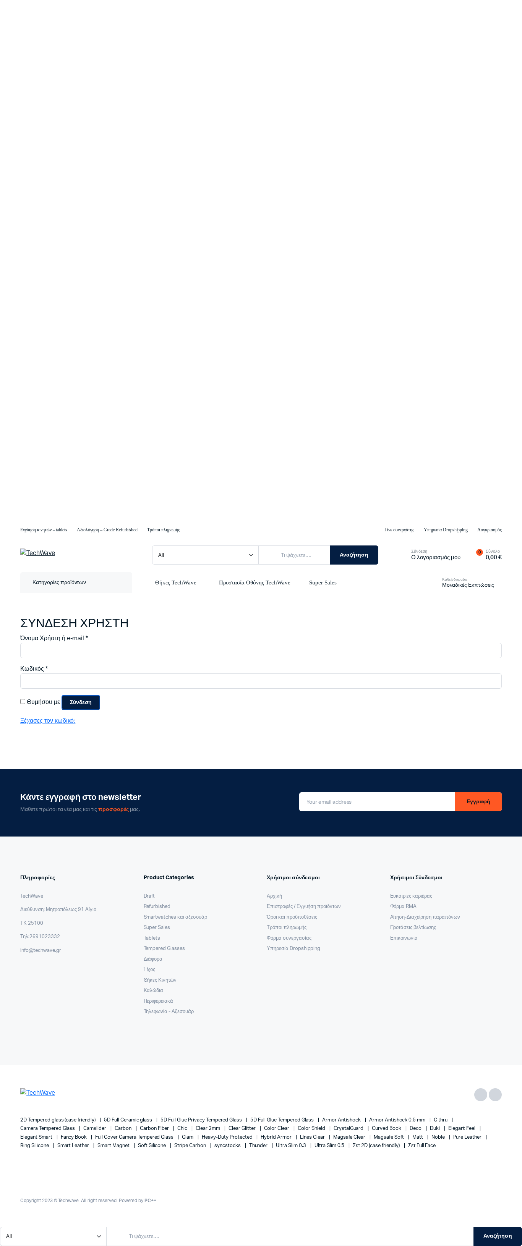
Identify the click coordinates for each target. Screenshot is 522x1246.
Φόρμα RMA (403, 906)
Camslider (95, 1128)
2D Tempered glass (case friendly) (58, 1120)
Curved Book (387, 1128)
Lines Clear (313, 1137)
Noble (438, 1137)
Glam (188, 1137)
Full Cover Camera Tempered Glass (135, 1137)
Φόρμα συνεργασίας (289, 938)
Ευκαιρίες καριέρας (411, 896)
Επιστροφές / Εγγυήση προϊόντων (304, 906)
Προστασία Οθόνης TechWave (254, 582)
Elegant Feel (462, 1128)
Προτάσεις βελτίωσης (413, 927)
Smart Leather (74, 1145)
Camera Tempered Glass (48, 1128)
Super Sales (323, 582)
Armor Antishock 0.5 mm (397, 1120)
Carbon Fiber (155, 1128)
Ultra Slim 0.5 (330, 1145)
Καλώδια (154, 990)
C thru (441, 1120)
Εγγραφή (478, 801)
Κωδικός (34, 668)
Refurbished (157, 906)
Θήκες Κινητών (160, 980)
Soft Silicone (152, 1145)
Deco (416, 1128)
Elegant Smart (36, 1137)
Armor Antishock (342, 1120)
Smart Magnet (114, 1145)
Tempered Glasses (164, 948)
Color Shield (312, 1128)
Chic (182, 1128)
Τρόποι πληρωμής (163, 529)
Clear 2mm (208, 1128)
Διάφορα (153, 959)
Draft (149, 896)
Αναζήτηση (354, 555)
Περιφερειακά (158, 1001)
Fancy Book (74, 1137)
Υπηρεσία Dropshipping (446, 529)
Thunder (259, 1145)
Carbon (124, 1128)
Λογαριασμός (489, 529)
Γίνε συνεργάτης (399, 529)
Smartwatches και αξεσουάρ (175, 917)
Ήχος (150, 969)
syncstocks (228, 1145)
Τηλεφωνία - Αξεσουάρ (169, 1011)
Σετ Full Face (422, 1145)
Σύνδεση (81, 702)
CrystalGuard (349, 1128)
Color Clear (277, 1128)
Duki (435, 1128)
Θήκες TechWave (175, 582)
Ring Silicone (35, 1145)
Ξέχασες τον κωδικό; (47, 721)
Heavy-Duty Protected (227, 1137)
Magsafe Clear (350, 1137)
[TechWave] (78, 555)
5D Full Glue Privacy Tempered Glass (201, 1120)
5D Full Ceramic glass (128, 1120)
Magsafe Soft (389, 1137)
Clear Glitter (243, 1128)
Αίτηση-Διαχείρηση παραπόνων (425, 917)
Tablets (152, 938)
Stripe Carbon (190, 1145)
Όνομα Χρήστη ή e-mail (54, 638)
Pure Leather (468, 1137)
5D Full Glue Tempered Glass (282, 1120)
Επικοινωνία (404, 938)
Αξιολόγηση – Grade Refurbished (107, 529)
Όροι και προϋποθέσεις (292, 917)
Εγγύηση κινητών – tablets (43, 529)
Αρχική (274, 896)
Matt (418, 1137)
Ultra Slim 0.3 (291, 1145)
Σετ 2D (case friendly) (376, 1145)
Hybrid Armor (277, 1137)
